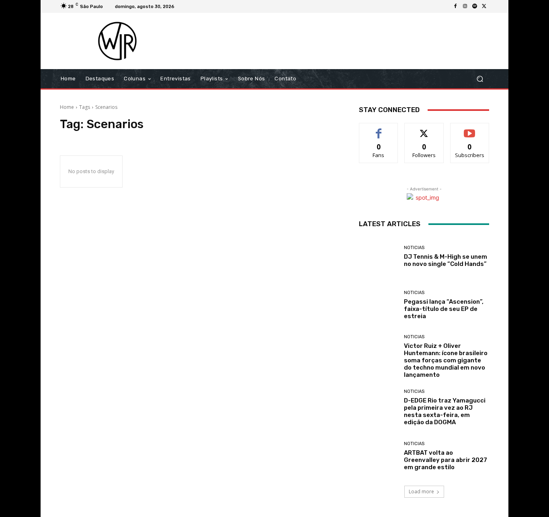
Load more (421, 491)
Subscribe (469, 129)
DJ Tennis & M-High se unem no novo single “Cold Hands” (445, 260)
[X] (484, 6)
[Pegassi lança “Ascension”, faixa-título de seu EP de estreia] (378, 305)
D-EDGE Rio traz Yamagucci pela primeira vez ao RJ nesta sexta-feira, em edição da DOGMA (444, 411)
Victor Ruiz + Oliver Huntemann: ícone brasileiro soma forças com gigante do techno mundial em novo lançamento (446, 360)
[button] (479, 78)
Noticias (414, 247)
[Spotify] (474, 6)
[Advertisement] (341, 41)
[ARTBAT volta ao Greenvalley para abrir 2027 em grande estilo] (378, 456)
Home (67, 107)
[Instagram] (465, 6)
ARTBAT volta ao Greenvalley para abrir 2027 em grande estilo (445, 460)
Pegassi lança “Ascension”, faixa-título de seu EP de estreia (443, 309)
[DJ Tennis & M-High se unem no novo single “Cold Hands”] (378, 256)
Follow (424, 129)
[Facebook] (455, 6)
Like (378, 129)
